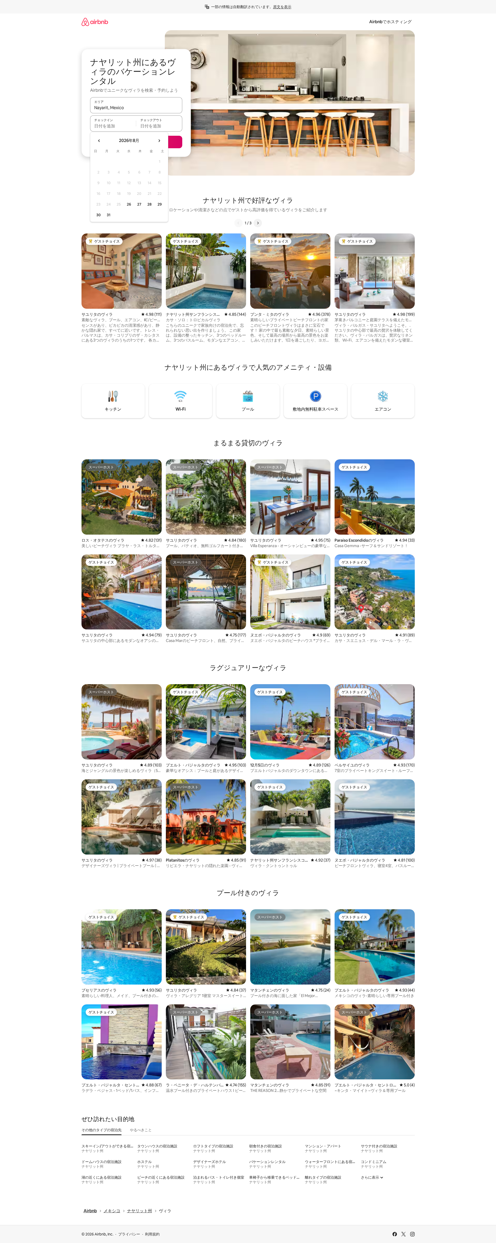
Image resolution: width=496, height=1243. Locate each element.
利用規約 (152, 1234)
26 (129, 204)
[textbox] (113, 126)
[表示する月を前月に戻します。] (99, 140)
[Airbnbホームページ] (94, 22)
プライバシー (129, 1234)
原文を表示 (282, 6)
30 (98, 215)
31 (108, 215)
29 (160, 204)
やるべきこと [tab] (141, 1130)
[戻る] (238, 223)
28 (149, 204)
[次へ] (258, 223)
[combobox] (136, 107)
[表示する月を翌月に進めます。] (159, 140)
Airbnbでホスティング (390, 21)
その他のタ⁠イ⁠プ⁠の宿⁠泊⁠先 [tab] (101, 1130)
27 (139, 204)
